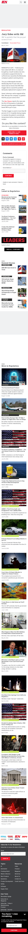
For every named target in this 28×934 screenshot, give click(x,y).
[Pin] (19, 138)
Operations (6, 265)
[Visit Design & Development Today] (3, 836)
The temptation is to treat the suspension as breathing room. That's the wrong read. (14, 513)
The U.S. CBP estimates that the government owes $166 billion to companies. (14, 606)
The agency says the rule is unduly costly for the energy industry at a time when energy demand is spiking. (13, 667)
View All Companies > (14, 249)
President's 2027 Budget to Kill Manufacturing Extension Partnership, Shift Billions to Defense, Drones (13, 756)
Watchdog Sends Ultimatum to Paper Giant (9, 292)
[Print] (3, 138)
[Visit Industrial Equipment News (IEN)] (17, 836)
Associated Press (15, 43)
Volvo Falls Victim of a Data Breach (12, 817)
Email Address (7, 167)
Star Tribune (8, 101)
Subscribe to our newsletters (14, 132)
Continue (14, 930)
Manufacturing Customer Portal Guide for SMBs (9, 197)
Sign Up (5, 858)
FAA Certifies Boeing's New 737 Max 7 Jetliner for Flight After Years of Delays (9, 207)
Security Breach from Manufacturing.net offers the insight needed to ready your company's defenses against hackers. (13, 391)
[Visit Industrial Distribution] (3, 839)
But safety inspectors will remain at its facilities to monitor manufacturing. (12, 422)
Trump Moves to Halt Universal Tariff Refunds (13, 602)
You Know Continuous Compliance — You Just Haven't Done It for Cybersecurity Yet (9, 218)
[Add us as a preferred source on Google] (23, 138)
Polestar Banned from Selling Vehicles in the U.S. (14, 539)
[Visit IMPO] (24, 836)
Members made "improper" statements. (13, 699)
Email (2, 850)
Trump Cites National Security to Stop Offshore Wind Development (8, 228)
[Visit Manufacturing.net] (10, 839)
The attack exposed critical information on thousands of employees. (13, 820)
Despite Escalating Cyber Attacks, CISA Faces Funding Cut (13, 723)
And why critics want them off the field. (12, 635)
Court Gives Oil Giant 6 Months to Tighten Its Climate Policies (12, 573)
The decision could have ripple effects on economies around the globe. (13, 792)
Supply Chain (5, 506)
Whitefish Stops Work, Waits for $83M (8, 281)
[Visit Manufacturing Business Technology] (17, 839)
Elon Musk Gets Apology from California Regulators (14, 695)
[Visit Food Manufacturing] (10, 836)
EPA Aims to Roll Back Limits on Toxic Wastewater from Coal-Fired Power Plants (13, 661)
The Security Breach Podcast (10, 388)
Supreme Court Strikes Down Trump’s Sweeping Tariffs (13, 788)
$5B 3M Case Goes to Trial (9, 269)
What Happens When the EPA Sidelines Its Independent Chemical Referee (13, 632)
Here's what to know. (7, 484)
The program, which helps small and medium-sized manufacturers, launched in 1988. (13, 761)
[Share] (7, 138)
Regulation (6, 30)
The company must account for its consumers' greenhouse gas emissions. (13, 577)
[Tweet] (15, 138)
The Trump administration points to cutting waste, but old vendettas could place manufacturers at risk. (13, 728)
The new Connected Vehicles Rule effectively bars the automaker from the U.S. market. (14, 544)
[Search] (20, 2)
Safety (4, 536)
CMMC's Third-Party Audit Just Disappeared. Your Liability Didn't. (12, 509)
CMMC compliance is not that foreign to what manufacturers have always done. (13, 455)
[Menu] (24, 2)
